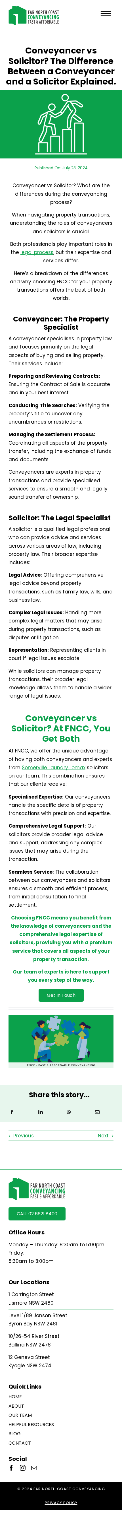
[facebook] (11, 1468)
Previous (23, 1135)
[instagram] (23, 1468)
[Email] (97, 1112)
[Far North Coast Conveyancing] (34, 8)
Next (103, 1135)
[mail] (34, 1468)
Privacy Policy (61, 1503)
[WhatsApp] (69, 1112)
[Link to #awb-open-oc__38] (105, 15)
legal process (36, 252)
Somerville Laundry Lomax (53, 767)
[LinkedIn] (40, 1112)
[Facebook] (12, 1112)
